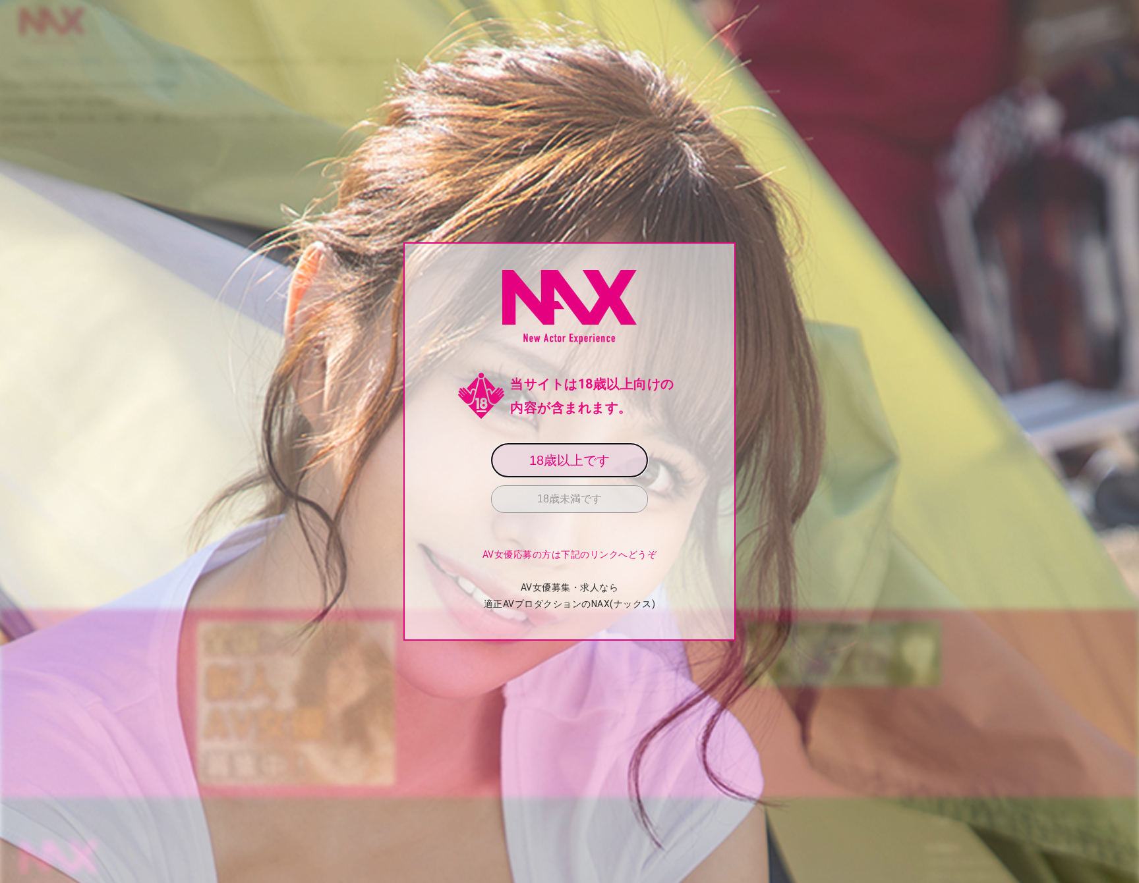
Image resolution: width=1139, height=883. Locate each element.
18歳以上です (569, 460)
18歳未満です (569, 498)
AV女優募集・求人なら (570, 587)
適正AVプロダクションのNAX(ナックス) (570, 604)
